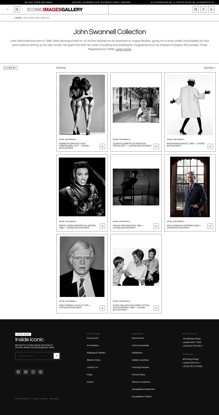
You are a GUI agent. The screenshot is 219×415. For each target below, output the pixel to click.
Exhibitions (137, 353)
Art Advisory (93, 345)
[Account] (203, 9)
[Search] (17, 9)
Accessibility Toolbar (142, 396)
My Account (92, 338)
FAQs (89, 375)
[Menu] (7, 9)
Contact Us (92, 367)
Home (18, 18)
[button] (210, 68)
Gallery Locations (140, 360)
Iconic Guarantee (140, 345)
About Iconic (138, 338)
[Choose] (102, 146)
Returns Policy (94, 360)
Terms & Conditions (141, 382)
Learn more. (123, 49)
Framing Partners (140, 367)
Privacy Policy (138, 375)
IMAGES (53, 399)
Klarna (90, 382)
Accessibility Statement (143, 389)
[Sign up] (56, 356)
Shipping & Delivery (96, 353)
